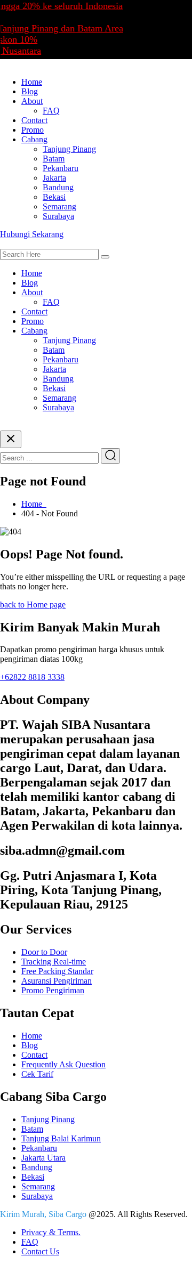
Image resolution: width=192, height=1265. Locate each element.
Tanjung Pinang (69, 148)
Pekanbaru (60, 168)
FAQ (51, 110)
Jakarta (54, 177)
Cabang (34, 139)
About (32, 101)
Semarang (59, 206)
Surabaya (58, 216)
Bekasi (54, 196)
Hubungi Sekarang (31, 234)
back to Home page (33, 604)
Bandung (58, 187)
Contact (34, 120)
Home (31, 81)
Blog (29, 91)
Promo (32, 129)
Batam (54, 158)
